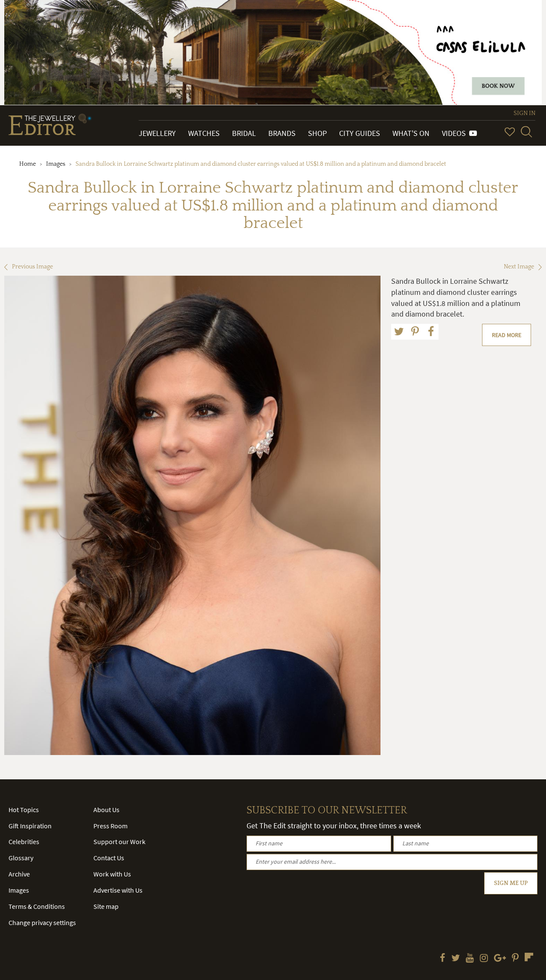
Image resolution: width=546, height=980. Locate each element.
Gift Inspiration (30, 825)
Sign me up (511, 883)
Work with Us (112, 874)
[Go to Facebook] (442, 958)
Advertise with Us (117, 890)
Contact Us (108, 857)
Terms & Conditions (37, 906)
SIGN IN (524, 113)
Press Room (110, 825)
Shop (317, 133)
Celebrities (24, 841)
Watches (204, 133)
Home (27, 164)
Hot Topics (24, 809)
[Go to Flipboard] (529, 957)
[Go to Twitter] (455, 958)
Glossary (21, 857)
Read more (506, 335)
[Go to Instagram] (484, 958)
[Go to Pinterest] (515, 958)
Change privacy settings (42, 922)
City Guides (359, 133)
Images (55, 164)
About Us (106, 809)
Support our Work (119, 841)
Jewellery (157, 133)
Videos (455, 133)
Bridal (244, 133)
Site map (106, 906)
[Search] (526, 132)
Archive (19, 874)
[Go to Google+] (500, 958)
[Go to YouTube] (470, 958)
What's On (411, 133)
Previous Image (32, 266)
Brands (282, 133)
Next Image (519, 266)
